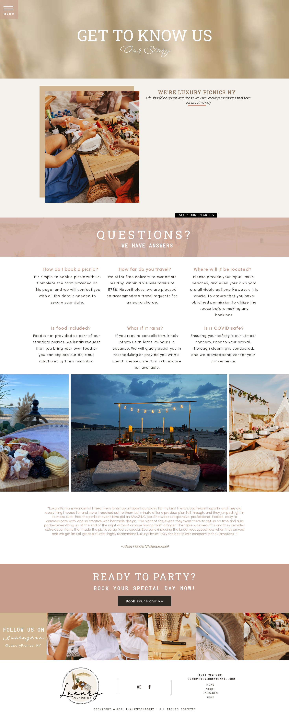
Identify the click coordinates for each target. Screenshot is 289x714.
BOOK (210, 697)
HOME (210, 684)
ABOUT (210, 688)
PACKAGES (210, 693)
